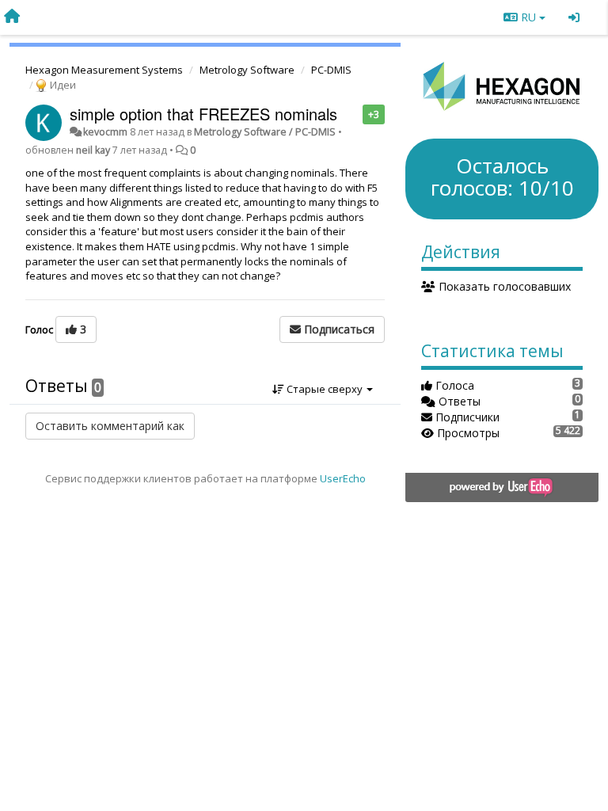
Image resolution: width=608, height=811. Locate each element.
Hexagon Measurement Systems (104, 70)
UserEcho (343, 478)
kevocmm (105, 132)
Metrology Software (247, 70)
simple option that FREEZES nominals (203, 113)
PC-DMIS (331, 70)
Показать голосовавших (503, 286)
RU (528, 17)
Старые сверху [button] (324, 389)
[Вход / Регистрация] (574, 17)
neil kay (93, 150)
